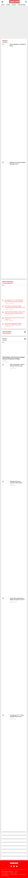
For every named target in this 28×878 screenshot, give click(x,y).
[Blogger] (17, 866)
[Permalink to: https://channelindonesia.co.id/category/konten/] (25, 339)
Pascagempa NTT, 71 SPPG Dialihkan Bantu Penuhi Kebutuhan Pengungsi (14, 300)
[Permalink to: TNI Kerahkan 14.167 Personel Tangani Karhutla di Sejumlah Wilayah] (14, 348)
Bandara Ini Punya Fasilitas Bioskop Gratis (18, 163)
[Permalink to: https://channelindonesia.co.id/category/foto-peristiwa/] (25, 332)
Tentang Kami (13, 873)
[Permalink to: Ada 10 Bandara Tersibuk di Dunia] (5, 101)
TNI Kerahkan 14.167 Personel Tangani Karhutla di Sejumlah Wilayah (13, 358)
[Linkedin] (14, 866)
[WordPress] (11, 866)
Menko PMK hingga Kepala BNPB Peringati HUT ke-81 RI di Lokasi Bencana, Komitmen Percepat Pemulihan (13, 324)
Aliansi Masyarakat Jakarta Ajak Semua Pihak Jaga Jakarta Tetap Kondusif (17, 365)
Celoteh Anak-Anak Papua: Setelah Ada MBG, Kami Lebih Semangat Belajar (15, 312)
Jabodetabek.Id (5, 874)
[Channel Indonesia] (14, 1)
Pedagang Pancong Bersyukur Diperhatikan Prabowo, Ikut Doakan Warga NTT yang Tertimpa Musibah (17, 482)
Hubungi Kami (4, 873)
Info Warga (22, 874)
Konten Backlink (5, 875)
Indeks (15, 871)
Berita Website (14, 874)
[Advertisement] (14, 22)
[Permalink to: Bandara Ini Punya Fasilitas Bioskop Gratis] (5, 219)
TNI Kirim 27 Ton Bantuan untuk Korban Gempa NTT (15, 318)
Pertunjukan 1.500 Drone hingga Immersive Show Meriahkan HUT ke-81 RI (15, 306)
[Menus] (2, 2)
